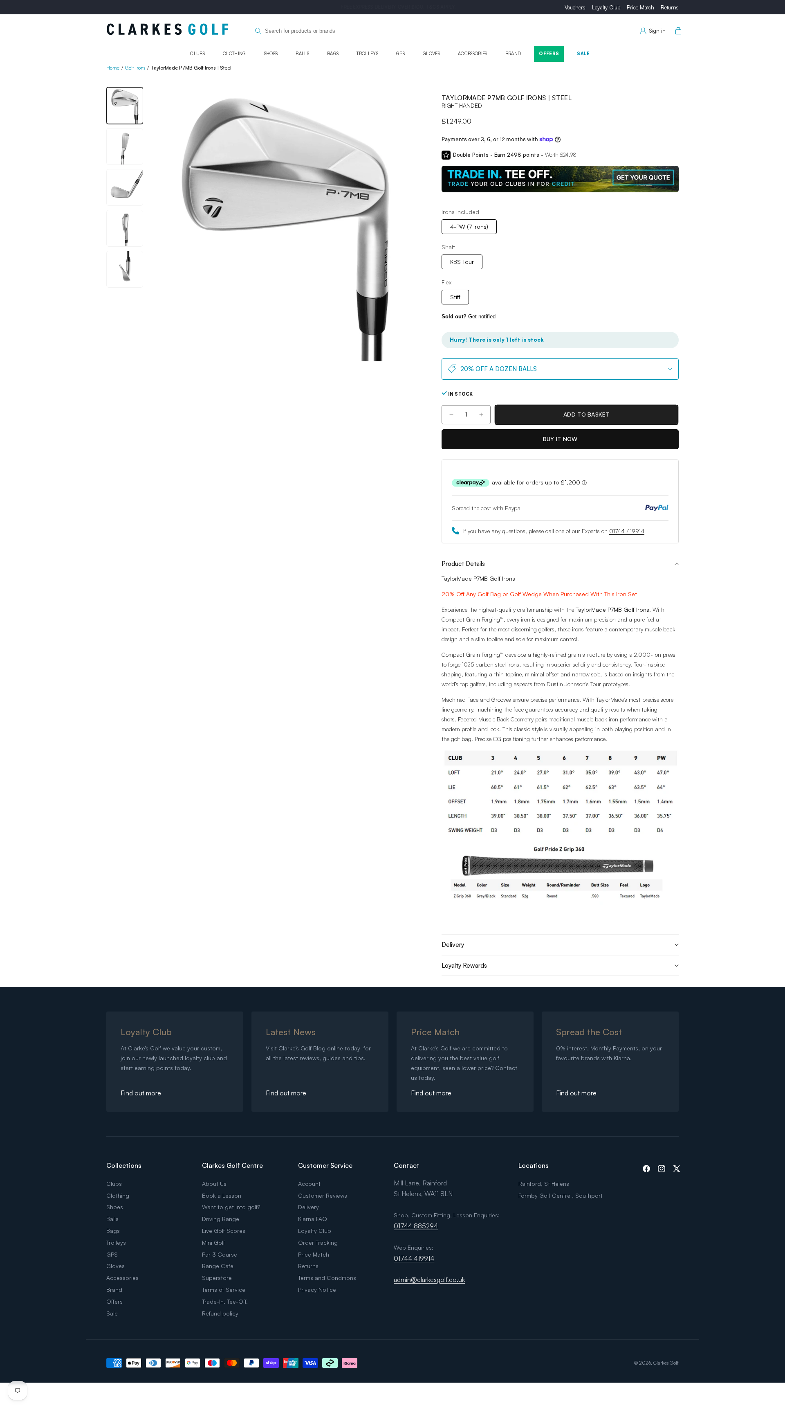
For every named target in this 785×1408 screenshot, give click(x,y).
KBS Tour (462, 261)
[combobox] (384, 30)
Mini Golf (213, 1242)
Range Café (217, 1265)
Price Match (640, 7)
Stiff (455, 296)
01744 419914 (626, 530)
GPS (400, 53)
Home (112, 68)
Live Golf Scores (223, 1230)
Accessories (472, 53)
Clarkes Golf (666, 1363)
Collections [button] (123, 1165)
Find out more (141, 1093)
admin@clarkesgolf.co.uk (429, 1279)
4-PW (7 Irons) (469, 226)
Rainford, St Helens (543, 1183)
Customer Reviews (322, 1195)
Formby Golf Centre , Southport (560, 1195)
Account (309, 1183)
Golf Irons (135, 68)
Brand (513, 53)
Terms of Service (223, 1289)
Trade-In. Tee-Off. (225, 1301)
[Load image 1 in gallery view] (124, 105)
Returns (670, 7)
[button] (677, 31)
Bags (333, 53)
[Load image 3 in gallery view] (124, 187)
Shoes (271, 53)
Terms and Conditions (327, 1277)
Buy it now (560, 438)
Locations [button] (533, 1165)
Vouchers (575, 7)
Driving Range (220, 1218)
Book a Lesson (221, 1195)
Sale (583, 53)
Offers (549, 53)
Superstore (217, 1277)
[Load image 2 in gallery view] (124, 146)
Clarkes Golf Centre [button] (232, 1165)
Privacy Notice (317, 1289)
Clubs (197, 53)
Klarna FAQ (312, 1218)
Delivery (308, 1206)
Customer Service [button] (325, 1165)
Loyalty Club (606, 7)
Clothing (234, 53)
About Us (214, 1183)
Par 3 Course (219, 1254)
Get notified (469, 316)
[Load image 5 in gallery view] (124, 269)
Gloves (431, 53)
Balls (302, 53)
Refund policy (220, 1313)
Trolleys (367, 53)
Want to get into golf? (231, 1206)
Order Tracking (318, 1242)
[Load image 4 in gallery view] (124, 228)
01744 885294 (416, 1226)
